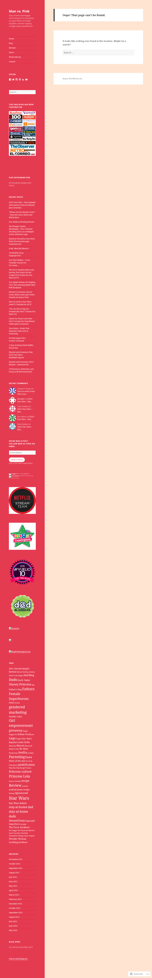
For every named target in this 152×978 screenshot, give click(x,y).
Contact (12, 61)
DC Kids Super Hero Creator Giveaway (17, 339)
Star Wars (19, 798)
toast (11, 833)
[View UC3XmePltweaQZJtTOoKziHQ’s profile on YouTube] (26, 79)
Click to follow (17, 459)
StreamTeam (17, 820)
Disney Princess (20, 684)
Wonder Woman (17, 838)
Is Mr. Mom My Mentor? (19, 248)
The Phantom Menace (26, 830)
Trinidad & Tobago (16, 836)
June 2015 (13, 881)
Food (11, 702)
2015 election (15, 668)
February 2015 (15, 899)
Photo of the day (17, 761)
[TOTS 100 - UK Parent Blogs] (21, 474)
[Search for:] (22, 92)
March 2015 (14, 895)
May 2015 (13, 886)
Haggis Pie (13, 734)
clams (11, 675)
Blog (11, 43)
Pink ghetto (13, 765)
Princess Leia (19, 776)
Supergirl (30, 820)
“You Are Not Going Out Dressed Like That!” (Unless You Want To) (22, 311)
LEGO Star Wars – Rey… (24, 400)
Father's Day (15, 689)
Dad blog (29, 675)
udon (26, 836)
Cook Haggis (18, 675)
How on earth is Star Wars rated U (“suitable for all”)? (20, 303)
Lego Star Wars (24, 738)
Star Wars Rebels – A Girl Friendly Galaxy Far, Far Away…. (19, 263)
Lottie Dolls (24, 742)
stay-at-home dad (21, 807)
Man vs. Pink (19, 11)
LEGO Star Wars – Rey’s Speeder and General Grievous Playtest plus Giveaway (22, 205)
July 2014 (13, 921)
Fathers (28, 689)
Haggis (25, 731)
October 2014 (14, 908)
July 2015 (13, 877)
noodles (31, 753)
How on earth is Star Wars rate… (26, 392)
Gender (17, 703)
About (11, 52)
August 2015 (14, 872)
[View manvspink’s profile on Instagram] (16, 79)
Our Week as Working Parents (21, 222)
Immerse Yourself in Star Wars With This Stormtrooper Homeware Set (22, 241)
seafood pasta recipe (19, 789)
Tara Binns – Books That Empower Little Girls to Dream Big (19, 331)
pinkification (26, 764)
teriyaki (23, 824)
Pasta (28, 757)
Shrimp (12, 793)
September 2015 (15, 868)
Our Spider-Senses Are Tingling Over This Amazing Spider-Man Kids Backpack (22, 285)
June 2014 (13, 926)
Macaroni (12, 746)
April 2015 (13, 890)
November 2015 (15, 859)
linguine (13, 742)
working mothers (18, 842)
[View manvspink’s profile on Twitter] (13, 79)
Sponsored (21, 793)
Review (15, 785)
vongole (31, 836)
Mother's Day (14, 749)
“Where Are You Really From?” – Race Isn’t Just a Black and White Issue (22, 215)
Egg (32, 685)
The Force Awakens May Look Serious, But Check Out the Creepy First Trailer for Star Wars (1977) (21, 274)
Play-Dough (20, 768)
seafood (25, 786)
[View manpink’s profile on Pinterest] (20, 79)
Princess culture (20, 771)
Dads (13, 679)
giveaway (15, 730)
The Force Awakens (19, 827)
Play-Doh (12, 768)
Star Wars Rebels (18, 803)
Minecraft (28, 746)
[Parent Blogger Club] (10, 640)
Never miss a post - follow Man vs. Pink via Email (22, 444)
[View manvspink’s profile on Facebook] (10, 79)
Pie (27, 761)
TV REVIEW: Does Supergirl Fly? (16, 254)
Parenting (17, 757)
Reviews (12, 48)
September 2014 (15, 912)
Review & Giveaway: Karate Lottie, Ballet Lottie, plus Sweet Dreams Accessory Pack (21, 295)
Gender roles (15, 716)
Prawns (28, 768)
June (32, 734)
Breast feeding (22, 672)
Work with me (15, 57)
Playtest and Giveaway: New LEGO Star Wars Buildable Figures (21, 355)
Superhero (14, 824)
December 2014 (15, 903)
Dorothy (20, 399)
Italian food (24, 734)
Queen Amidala (15, 781)
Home (11, 38)
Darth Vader (23, 680)
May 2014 (13, 930)
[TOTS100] (14, 477)
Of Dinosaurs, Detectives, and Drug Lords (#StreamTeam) (21, 370)
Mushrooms (13, 753)
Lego (12, 738)
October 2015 (14, 864)
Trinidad (24, 833)
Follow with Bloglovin (18, 958)
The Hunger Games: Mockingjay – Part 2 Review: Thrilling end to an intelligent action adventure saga (21, 230)
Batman (13, 671)
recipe (25, 781)
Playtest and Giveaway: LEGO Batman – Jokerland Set (21, 363)
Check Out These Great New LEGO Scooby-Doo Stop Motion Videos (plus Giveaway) (22, 321)
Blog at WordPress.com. (72, 78)
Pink (30, 761)
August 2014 (14, 917)
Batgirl (26, 668)
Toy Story (16, 833)
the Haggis (13, 830)
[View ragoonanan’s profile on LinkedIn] (23, 79)
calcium (32, 672)
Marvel (20, 745)
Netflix (22, 752)
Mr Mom (23, 748)
